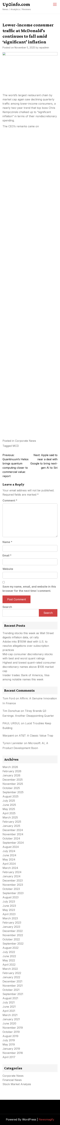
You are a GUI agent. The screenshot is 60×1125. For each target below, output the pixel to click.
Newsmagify (46, 1119)
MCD (15, 445)
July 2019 (8, 1040)
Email (7, 555)
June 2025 (9, 805)
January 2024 (11, 876)
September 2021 (12, 994)
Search (7, 607)
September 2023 (13, 893)
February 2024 (12, 872)
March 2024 (10, 868)
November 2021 (12, 985)
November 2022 (12, 935)
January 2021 (11, 1019)
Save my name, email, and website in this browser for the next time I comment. (29, 588)
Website (7, 569)
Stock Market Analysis (16, 1084)
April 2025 (9, 813)
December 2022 (12, 931)
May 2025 (8, 809)
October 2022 (11, 939)
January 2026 (11, 775)
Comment (9, 500)
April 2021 (8, 1011)
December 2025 (12, 779)
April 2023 (9, 914)
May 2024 (8, 859)
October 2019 (11, 1032)
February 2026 (11, 771)
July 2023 (8, 901)
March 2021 (10, 1015)
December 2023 (12, 880)
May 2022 (8, 960)
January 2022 (11, 977)
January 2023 (11, 926)
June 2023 (9, 905)
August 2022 (10, 947)
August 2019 (10, 1036)
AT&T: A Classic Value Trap (36, 735)
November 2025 (12, 783)
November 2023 (12, 884)
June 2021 (9, 1006)
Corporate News (25, 440)
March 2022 (10, 968)
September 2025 (13, 792)
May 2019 (8, 1044)
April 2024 (9, 863)
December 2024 (12, 830)
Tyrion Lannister (12, 743)
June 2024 (9, 855)
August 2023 (10, 897)
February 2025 (11, 821)
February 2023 (11, 922)
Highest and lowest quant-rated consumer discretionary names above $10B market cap (29, 667)
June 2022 (9, 956)
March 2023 (10, 918)
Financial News (12, 1080)
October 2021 (11, 989)
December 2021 (12, 981)
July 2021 (8, 1002)
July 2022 (8, 952)
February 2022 (11, 973)
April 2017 (8, 1057)
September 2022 (13, 943)
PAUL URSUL (11, 723)
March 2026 (10, 767)
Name (7, 542)
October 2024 (11, 838)
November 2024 (12, 834)
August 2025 (10, 796)
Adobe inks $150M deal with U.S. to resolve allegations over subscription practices (25, 646)
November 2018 (12, 1053)
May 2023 (8, 910)
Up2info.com (16, 4)
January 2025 (11, 826)
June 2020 (9, 1023)
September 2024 (13, 842)
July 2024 (8, 851)
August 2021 (10, 998)
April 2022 (9, 964)
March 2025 (10, 817)
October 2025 (11, 788)
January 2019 (11, 1048)
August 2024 (10, 847)
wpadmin (44, 47)
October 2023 (11, 889)
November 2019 (12, 1027)
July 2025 (8, 800)
